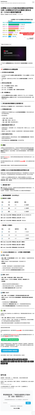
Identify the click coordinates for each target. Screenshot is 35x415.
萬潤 (28, 361)
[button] (17, 29)
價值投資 (2, 14)
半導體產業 (6, 14)
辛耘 (6, 363)
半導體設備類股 (19, 359)
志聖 (21, 361)
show (10, 44)
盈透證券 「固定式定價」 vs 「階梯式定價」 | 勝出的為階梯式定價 (14, 377)
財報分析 (32, 361)
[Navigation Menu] (33, 2)
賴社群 (6, 336)
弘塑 (19, 361)
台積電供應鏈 (25, 359)
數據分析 (25, 361)
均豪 (16, 361)
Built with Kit (17, 408)
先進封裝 (9, 359)
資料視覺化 (15, 14)
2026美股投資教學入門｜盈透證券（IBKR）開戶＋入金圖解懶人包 (14, 386)
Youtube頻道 (22, 161)
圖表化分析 (12, 361)
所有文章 (10, 14)
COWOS (5, 359)
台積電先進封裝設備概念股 (5, 361)
